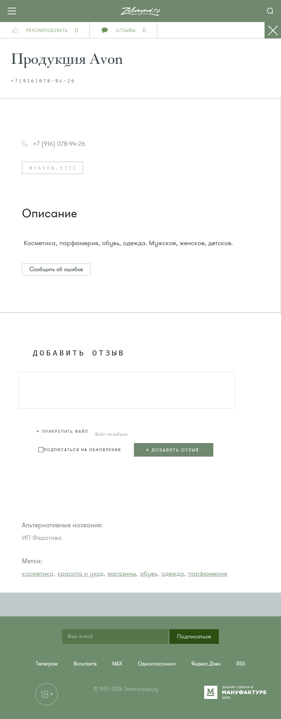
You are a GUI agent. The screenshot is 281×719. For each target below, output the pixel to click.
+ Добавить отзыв (172, 450)
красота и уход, (81, 573)
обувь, (149, 573)
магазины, (123, 573)
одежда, (173, 573)
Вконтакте (85, 663)
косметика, (38, 573)
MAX (117, 663)
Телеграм (47, 663)
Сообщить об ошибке (56, 269)
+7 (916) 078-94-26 (59, 143)
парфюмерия (207, 573)
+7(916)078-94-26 (43, 81)
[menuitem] (47, 664)
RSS (240, 663)
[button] (63, 430)
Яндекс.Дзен (206, 663)
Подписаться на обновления (82, 449)
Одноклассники (157, 663)
